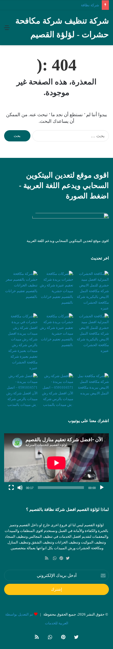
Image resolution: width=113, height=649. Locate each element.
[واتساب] (53, 558)
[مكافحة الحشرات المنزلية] (92, 333)
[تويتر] (66, 558)
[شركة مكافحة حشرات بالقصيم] (21, 285)
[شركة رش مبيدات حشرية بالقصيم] (56, 288)
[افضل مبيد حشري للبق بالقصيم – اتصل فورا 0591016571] (21, 390)
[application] (56, 463)
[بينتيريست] (59, 558)
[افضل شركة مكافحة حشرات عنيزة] (21, 342)
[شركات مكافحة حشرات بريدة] (56, 330)
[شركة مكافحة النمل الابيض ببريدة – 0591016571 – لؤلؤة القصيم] (92, 384)
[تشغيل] (101, 487)
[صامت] (20, 487)
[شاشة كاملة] (11, 487)
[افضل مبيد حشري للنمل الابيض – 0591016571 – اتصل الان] (92, 291)
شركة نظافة (90, 5)
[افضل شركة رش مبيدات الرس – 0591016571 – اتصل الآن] (56, 390)
